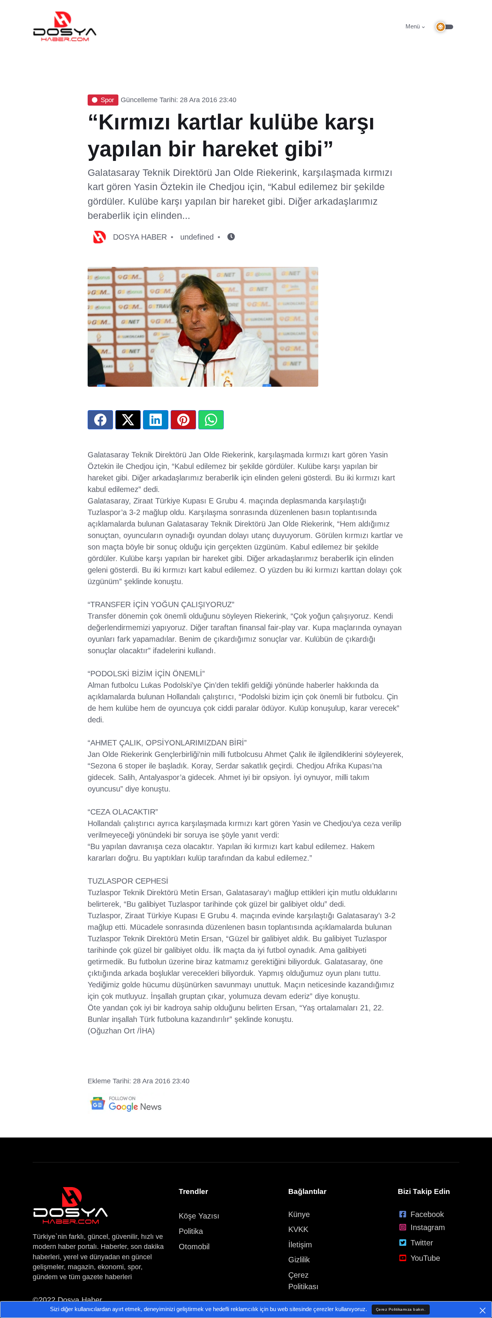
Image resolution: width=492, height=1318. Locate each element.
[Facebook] (100, 419)
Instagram (428, 1227)
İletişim (300, 1244)
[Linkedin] (155, 419)
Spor (107, 100)
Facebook (427, 1214)
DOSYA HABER (140, 237)
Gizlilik (299, 1259)
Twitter (422, 1243)
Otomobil (194, 1246)
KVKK (298, 1229)
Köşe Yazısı (199, 1216)
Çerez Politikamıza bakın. (401, 1309)
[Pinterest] (183, 419)
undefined (197, 237)
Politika (191, 1231)
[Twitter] (128, 419)
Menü (413, 26)
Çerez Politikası (303, 1281)
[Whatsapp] (211, 419)
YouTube (425, 1258)
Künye (299, 1214)
